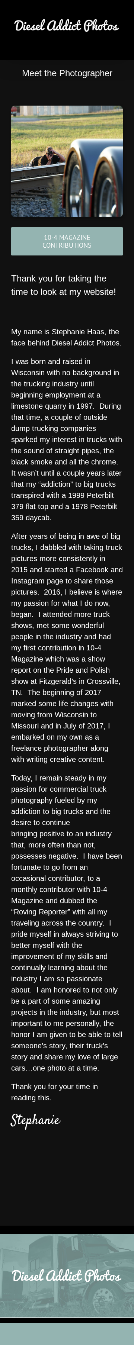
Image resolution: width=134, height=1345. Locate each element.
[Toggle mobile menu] (120, 48)
